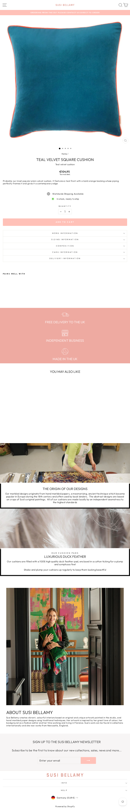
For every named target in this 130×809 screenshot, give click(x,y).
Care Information (65, 252)
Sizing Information (65, 239)
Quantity (65, 206)
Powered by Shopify (65, 806)
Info (64, 783)
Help (64, 790)
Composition (65, 246)
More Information (65, 233)
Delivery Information (65, 258)
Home (64, 154)
